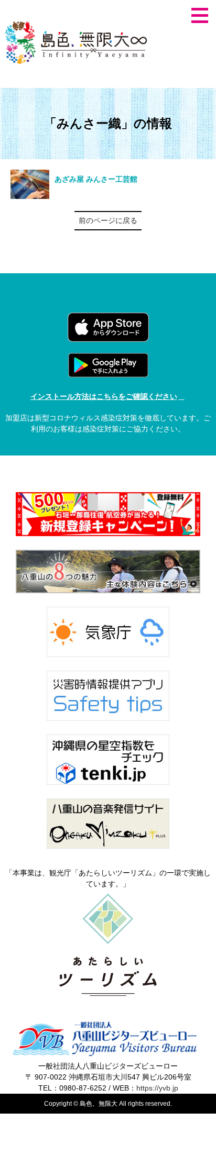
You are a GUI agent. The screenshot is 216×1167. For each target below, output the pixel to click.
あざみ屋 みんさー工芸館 (96, 179)
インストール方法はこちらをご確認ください (103, 397)
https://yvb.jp (157, 1088)
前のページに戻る (108, 220)
